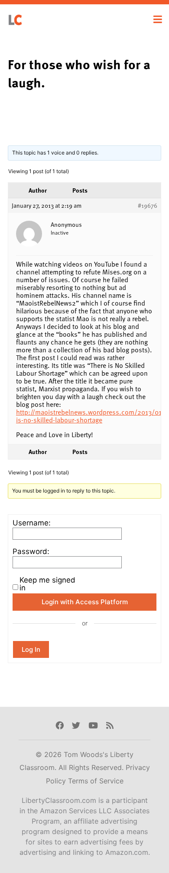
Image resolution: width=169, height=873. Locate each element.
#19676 (147, 205)
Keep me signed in (47, 584)
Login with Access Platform (85, 602)
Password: (31, 551)
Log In (31, 649)
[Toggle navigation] (157, 19)
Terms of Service (96, 780)
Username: (32, 523)
